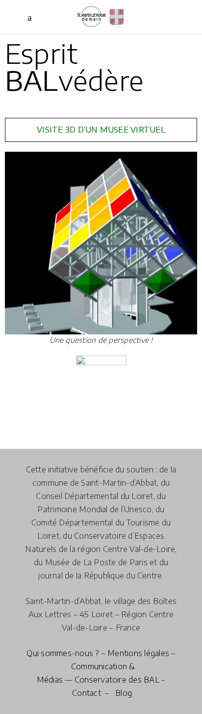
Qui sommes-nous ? (62, 653)
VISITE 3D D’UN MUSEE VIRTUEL (101, 130)
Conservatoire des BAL (117, 680)
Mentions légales (138, 653)
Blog (123, 693)
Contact (86, 693)
